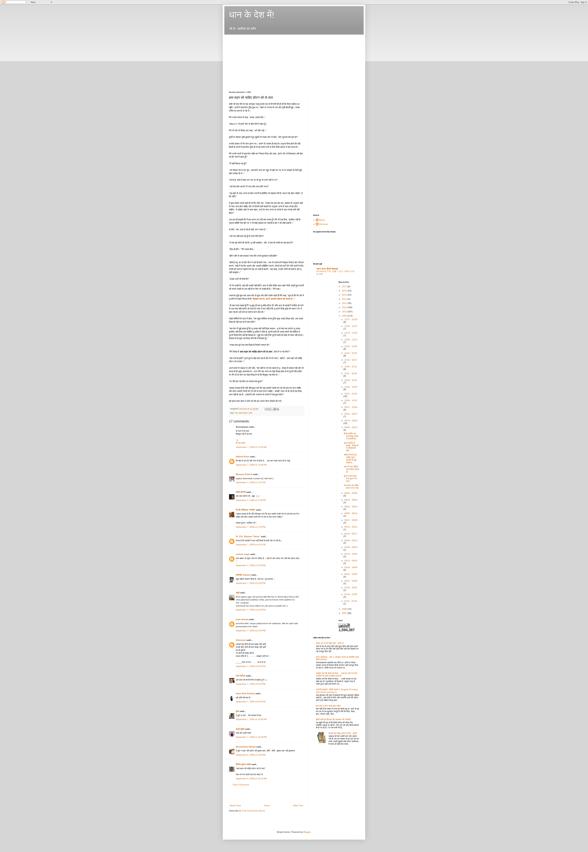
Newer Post (235, 805)
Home (267, 805)
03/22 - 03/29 (350, 574)
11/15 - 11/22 (350, 360)
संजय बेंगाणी (241, 492)
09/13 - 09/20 (350, 420)
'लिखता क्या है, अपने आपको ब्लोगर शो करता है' (272, 299)
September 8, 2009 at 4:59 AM (251, 755)
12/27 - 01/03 (350, 319)
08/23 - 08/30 (350, 500)
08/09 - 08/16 (350, 513)
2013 (344, 299)
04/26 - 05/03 (350, 547)
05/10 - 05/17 (350, 533)
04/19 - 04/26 (350, 554)
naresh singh (243, 554)
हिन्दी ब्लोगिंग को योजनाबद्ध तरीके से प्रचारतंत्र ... (351, 436)
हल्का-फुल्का (243, 413)
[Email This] (266, 409)
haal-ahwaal (242, 619)
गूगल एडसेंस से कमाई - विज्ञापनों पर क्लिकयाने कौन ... (351, 447)
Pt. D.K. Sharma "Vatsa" (248, 536)
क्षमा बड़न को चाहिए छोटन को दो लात (351, 486)
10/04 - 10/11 (350, 400)
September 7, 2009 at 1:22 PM (251, 482)
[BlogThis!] (269, 409)
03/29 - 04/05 (350, 567)
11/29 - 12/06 (350, 346)
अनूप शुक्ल (240, 729)
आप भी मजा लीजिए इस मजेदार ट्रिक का (351, 469)
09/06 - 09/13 (350, 427)
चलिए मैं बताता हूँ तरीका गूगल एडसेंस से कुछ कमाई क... (350, 458)
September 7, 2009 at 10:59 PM (251, 719)
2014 (344, 295)
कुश (237, 711)
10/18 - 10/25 (350, 387)
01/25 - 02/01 (350, 587)
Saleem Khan (242, 456)
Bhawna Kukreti (244, 474)
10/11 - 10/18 (350, 393)
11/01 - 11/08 (350, 373)
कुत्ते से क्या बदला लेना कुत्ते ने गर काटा (350, 478)
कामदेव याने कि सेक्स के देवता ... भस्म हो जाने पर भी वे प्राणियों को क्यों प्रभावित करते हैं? (336, 674)
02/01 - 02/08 (350, 581)
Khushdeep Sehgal (246, 746)
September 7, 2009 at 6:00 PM (251, 583)
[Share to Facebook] (274, 409)
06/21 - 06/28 (350, 520)
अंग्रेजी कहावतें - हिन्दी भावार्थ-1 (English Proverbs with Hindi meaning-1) (337, 690)
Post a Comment (241, 784)
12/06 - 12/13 (350, 339)
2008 (344, 609)
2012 (344, 303)
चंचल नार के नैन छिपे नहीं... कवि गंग (330, 643)
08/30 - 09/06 (350, 493)
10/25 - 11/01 (350, 380)
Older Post (298, 805)
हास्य (250, 413)
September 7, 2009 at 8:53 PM (251, 684)
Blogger (307, 832)
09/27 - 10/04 (350, 407)
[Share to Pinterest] (277, 409)
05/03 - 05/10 (350, 540)
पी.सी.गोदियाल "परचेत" (245, 510)
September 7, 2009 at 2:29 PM (251, 527)
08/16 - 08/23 (350, 506)
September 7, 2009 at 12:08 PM (251, 465)
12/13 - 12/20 (350, 333)
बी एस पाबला (240, 443)
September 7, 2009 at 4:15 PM (251, 544)
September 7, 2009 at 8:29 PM (251, 630)
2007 (344, 613)
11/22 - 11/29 (350, 353)
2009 (344, 316)
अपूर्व (237, 592)
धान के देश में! (251, 15)
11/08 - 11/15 (350, 366)
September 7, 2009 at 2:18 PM (251, 500)
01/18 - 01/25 (350, 594)
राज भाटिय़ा (240, 675)
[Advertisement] (284, 39)
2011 (344, 307)
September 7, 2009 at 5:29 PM (251, 565)
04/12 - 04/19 (350, 560)
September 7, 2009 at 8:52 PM (251, 666)
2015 (344, 290)
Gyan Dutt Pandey (245, 693)
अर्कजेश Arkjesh (243, 575)
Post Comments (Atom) (253, 810)
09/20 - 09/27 (350, 414)
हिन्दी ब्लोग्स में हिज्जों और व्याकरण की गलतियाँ (333, 719)
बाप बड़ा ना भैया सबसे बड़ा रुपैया (328, 706)
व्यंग (236, 413)
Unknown (241, 640)
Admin (322, 220)
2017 (344, 286)
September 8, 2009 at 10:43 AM (251, 778)
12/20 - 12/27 (350, 326)
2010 (344, 311)
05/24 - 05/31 (350, 527)
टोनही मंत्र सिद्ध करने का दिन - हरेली (342, 733)
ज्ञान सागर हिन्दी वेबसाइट (327, 269)
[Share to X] (271, 409)
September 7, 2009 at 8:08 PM (251, 610)
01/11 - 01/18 (350, 601)
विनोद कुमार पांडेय (243, 764)
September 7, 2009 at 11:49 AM (251, 447)
